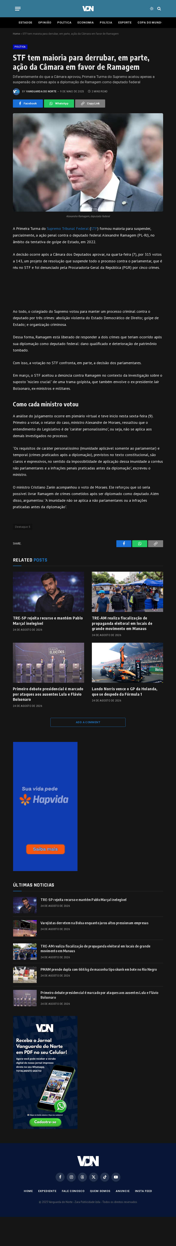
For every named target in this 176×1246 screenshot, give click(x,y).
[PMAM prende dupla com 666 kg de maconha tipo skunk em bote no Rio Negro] (25, 975)
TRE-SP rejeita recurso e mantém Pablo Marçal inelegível (48, 620)
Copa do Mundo (150, 22)
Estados (25, 22)
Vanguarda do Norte (41, 91)
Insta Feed (143, 1191)
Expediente (47, 1191)
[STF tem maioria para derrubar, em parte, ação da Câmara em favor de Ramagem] (88, 162)
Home (16, 33)
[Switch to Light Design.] (152, 9)
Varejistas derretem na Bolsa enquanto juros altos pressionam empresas (94, 923)
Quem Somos (100, 1191)
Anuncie (122, 1191)
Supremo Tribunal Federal (68, 228)
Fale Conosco (73, 1191)
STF (94, 228)
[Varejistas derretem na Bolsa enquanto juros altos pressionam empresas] (25, 928)
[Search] (158, 9)
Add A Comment (88, 722)
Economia (85, 22)
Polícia (106, 22)
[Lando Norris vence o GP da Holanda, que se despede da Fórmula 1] (127, 663)
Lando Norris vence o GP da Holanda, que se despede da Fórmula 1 (125, 691)
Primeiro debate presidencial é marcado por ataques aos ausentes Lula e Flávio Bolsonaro (48, 694)
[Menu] (18, 9)
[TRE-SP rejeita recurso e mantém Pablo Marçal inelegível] (48, 592)
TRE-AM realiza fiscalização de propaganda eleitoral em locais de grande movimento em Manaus (122, 623)
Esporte (125, 22)
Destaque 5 (22, 526)
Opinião (44, 22)
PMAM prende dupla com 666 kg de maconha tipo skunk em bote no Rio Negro (99, 969)
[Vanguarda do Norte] (87, 8)
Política (64, 22)
